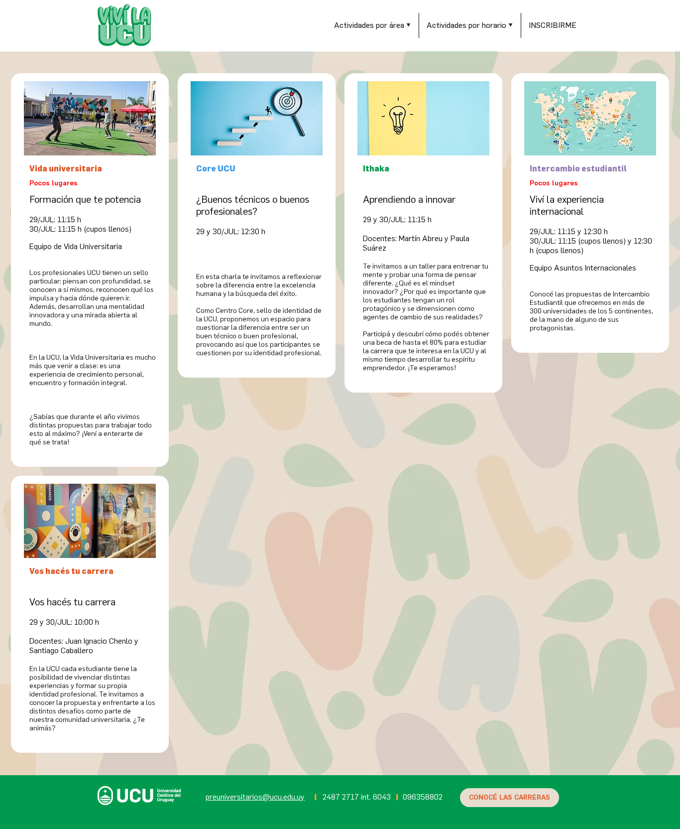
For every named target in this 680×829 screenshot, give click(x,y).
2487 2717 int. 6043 (357, 797)
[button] (373, 25)
